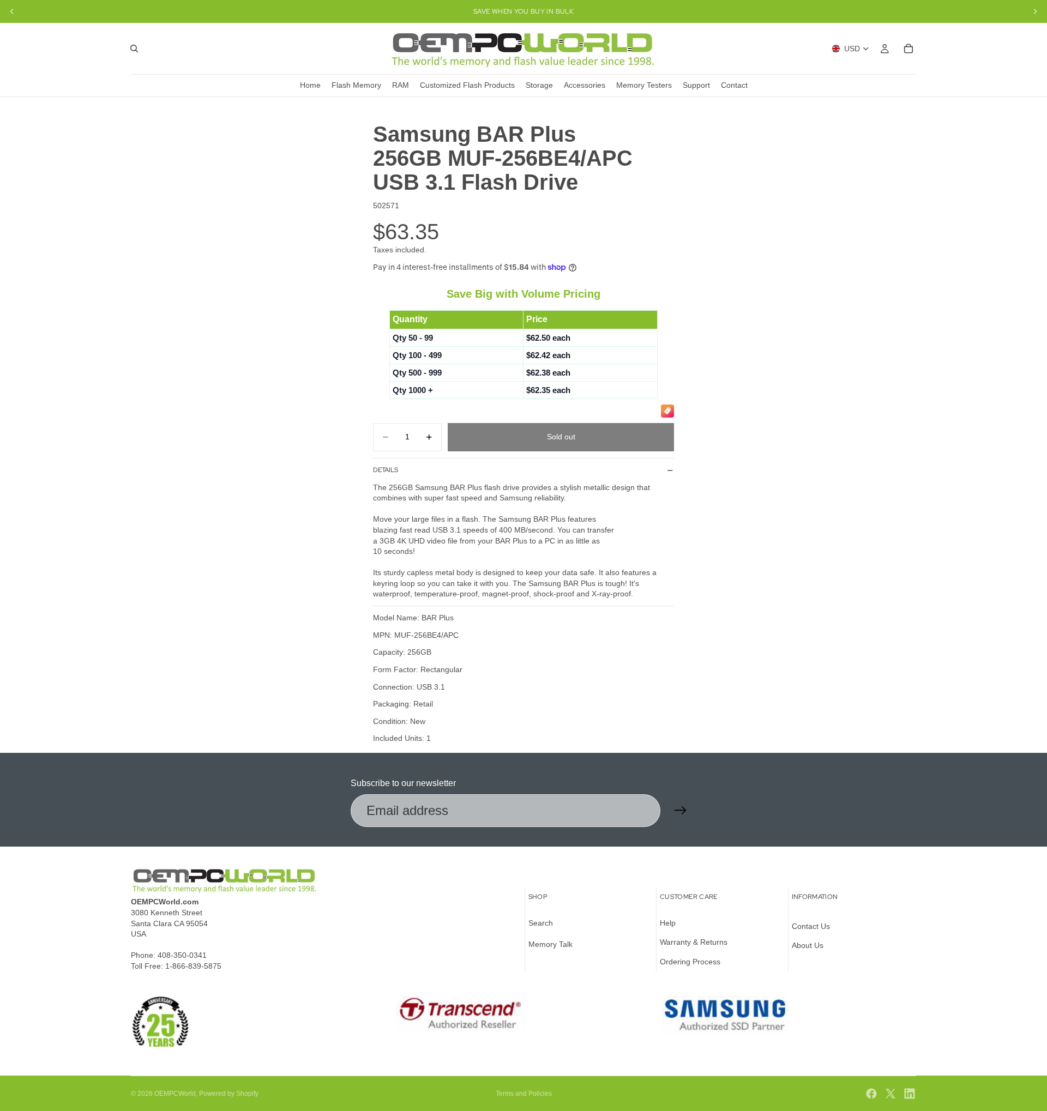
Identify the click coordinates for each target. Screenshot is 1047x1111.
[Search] (134, 49)
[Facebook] (871, 1093)
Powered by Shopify (228, 1093)
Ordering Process (690, 961)
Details (385, 470)
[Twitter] (890, 1093)
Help (668, 923)
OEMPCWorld (175, 1093)
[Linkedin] (909, 1093)
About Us (807, 945)
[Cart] (908, 49)
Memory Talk (550, 944)
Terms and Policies (524, 1093)
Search (540, 923)
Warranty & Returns (693, 942)
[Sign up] (680, 810)
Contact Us (811, 926)
